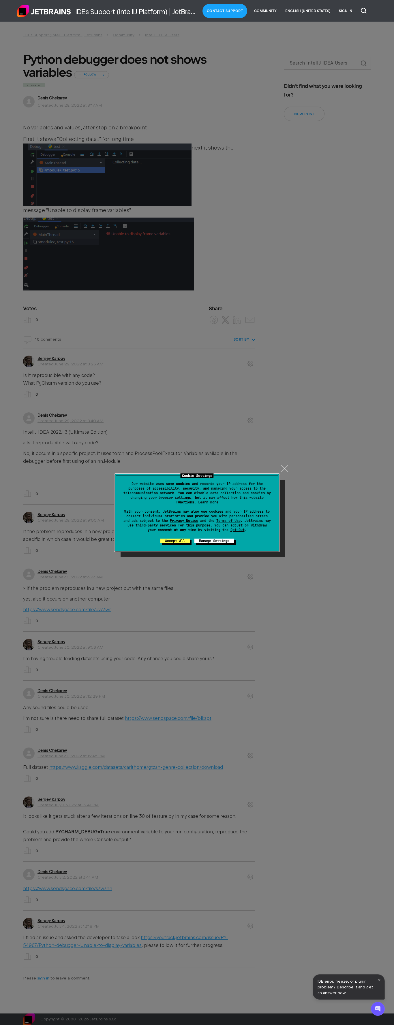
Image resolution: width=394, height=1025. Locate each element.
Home (44, 11)
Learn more (208, 502)
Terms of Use (228, 520)
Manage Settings (214, 541)
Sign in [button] (345, 11)
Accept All (175, 541)
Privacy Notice (184, 520)
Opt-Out (237, 530)
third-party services (156, 525)
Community (265, 11)
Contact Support (225, 11)
